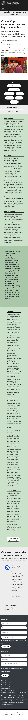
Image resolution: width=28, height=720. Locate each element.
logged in (13, 607)
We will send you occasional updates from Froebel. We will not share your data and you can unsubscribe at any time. (13, 642)
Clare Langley (16, 566)
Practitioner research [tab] (11, 107)
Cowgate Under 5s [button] (14, 89)
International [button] (20, 93)
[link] (11, 3)
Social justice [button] (14, 102)
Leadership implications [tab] (12, 111)
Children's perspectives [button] (14, 85)
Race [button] (19, 97)
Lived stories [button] (10, 97)
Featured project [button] (9, 93)
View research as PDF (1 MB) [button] (13, 539)
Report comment (16, 596)
